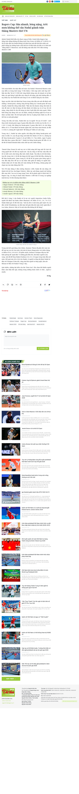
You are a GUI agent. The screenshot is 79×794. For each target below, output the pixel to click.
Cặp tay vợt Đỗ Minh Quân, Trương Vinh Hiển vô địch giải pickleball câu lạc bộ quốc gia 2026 (36, 649)
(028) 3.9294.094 (6, 700)
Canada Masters (42, 321)
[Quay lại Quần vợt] (3, 284)
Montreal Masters (32, 321)
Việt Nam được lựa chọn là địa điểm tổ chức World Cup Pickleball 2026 (35, 571)
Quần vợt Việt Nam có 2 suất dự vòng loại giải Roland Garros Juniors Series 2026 (35, 508)
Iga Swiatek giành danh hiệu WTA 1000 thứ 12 (35, 492)
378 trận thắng (21, 324)
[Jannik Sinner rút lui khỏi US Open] (11, 434)
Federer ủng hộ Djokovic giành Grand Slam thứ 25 (36, 381)
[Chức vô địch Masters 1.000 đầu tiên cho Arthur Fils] (11, 417)
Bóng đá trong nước (10, 16)
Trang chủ (3, 16)
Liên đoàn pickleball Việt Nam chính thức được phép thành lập (36, 555)
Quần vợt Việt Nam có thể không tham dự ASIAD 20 (36, 633)
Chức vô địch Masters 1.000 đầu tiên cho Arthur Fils (36, 412)
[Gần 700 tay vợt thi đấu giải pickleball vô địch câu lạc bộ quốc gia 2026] (11, 669)
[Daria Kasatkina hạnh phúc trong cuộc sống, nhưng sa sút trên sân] (11, 480)
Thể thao (5, 20)
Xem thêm (10, 679)
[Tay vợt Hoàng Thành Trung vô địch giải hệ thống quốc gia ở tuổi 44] (11, 591)
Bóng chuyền (32, 16)
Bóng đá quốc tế (20, 16)
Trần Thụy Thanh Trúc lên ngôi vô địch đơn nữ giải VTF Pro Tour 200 (36, 602)
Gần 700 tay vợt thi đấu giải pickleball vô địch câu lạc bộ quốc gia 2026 (35, 664)
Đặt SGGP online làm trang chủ (70, 701)
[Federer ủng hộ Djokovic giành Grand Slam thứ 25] (11, 385)
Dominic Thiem (28, 318)
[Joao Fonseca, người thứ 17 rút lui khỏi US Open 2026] (11, 401)
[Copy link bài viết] (16, 284)
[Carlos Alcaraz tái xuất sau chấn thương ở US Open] (11, 449)
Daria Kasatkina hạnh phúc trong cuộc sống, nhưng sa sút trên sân (35, 476)
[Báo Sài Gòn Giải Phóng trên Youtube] (50, 1)
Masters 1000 (13, 324)
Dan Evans (20, 318)
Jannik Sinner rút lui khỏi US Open (32, 428)
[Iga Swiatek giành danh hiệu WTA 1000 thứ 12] (11, 497)
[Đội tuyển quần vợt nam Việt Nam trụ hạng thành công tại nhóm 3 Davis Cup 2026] (11, 544)
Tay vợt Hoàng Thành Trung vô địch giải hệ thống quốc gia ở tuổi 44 (35, 586)
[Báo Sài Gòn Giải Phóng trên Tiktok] (52, 1)
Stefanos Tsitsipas (14, 321)
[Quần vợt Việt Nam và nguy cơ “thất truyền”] (11, 622)
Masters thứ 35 (40, 324)
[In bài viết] (21, 284)
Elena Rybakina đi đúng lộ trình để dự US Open (36, 364)
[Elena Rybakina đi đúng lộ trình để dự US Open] (11, 370)
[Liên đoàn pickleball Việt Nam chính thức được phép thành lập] (11, 560)
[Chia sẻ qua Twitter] (49, 284)
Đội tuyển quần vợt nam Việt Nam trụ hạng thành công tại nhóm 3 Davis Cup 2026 (35, 540)
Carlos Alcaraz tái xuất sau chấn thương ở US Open (35, 445)
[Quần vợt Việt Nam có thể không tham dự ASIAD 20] (11, 638)
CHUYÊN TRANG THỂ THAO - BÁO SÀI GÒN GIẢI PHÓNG (8, 9)
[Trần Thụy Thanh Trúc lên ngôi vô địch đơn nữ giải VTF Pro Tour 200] (11, 606)
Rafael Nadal (13, 318)
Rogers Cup (23, 321)
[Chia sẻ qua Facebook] (45, 284)
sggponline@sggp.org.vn (8, 703)
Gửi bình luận (44, 348)
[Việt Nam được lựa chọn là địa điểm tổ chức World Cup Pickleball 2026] (11, 575)
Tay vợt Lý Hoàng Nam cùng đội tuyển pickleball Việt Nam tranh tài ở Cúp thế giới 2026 (36, 460)
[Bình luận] (8, 284)
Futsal (26, 16)
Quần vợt (13, 20)
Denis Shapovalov (38, 318)
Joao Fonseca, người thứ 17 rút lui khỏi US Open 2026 (36, 397)
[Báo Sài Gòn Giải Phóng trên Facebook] (47, 1)
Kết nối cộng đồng (48, 16)
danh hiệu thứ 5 (31, 324)
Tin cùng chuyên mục (12, 361)
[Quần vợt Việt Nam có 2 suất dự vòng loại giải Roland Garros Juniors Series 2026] (11, 513)
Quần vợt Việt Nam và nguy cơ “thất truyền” (35, 617)
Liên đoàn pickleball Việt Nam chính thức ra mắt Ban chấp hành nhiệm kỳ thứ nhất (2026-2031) (36, 524)
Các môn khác (40, 16)
